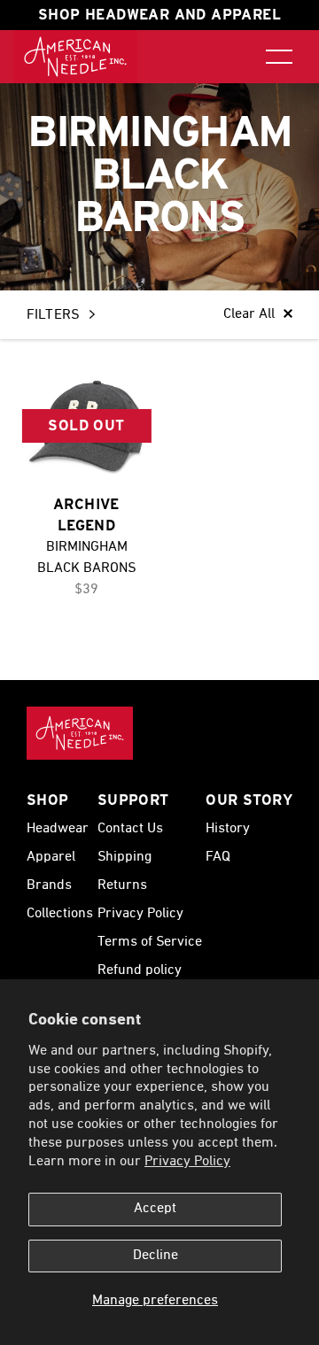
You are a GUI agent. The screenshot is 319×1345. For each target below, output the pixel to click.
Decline (155, 1255)
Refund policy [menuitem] (139, 970)
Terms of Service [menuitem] (149, 942)
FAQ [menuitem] (218, 857)
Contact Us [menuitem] (130, 829)
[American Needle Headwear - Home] (80, 733)
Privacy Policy (187, 1162)
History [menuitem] (228, 829)
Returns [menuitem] (122, 885)
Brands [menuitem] (49, 885)
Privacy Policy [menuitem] (140, 914)
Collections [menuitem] (60, 914)
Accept (155, 1208)
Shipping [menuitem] (124, 857)
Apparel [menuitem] (51, 857)
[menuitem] (75, 57)
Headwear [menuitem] (58, 829)
